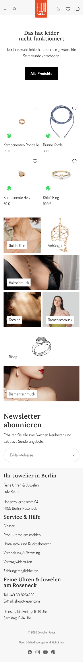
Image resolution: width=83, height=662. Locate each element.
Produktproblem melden (22, 534)
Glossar (9, 525)
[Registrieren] (72, 455)
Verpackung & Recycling (22, 552)
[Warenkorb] (78, 9)
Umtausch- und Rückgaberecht (27, 543)
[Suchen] (14, 9)
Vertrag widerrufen (18, 561)
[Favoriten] (68, 9)
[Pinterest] (53, 652)
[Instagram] (37, 652)
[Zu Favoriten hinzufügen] (35, 108)
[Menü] (5, 9)
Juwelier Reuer (46, 632)
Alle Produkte (41, 73)
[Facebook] (30, 652)
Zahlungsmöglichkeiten (21, 570)
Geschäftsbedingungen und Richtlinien (41, 642)
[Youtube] (45, 652)
